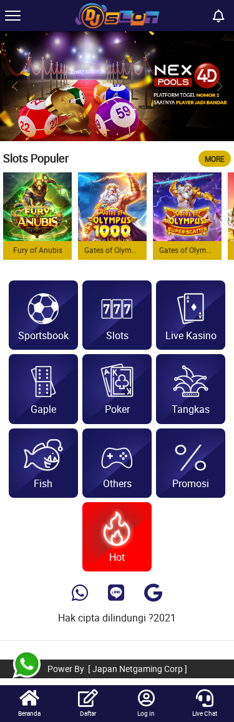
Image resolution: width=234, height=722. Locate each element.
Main (37, 207)
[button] (219, 86)
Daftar (88, 713)
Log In (146, 713)
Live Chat (204, 713)
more (215, 159)
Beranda (29, 713)
